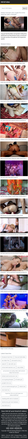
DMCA (3, 435)
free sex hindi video (20, 357)
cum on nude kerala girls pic (9, 386)
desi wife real (12, 364)
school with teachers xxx (8, 367)
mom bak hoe (5, 390)
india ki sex (22, 386)
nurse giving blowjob (7, 379)
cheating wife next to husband (10, 398)
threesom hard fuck (7, 357)
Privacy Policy (18, 435)
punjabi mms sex (6, 383)
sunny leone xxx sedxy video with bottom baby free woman (14, 371)
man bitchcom (6, 405)
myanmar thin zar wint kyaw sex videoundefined (14, 394)
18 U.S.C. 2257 (9, 435)
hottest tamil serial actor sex (9, 376)
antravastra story (16, 360)
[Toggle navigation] (25, 2)
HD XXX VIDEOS (14, 428)
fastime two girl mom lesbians (10, 402)
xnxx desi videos (15, 437)
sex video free (5, 360)
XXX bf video (5, 2)
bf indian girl (18, 379)
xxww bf (4, 364)
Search (25, 8)
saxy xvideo (20, 367)
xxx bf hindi (24, 437)
